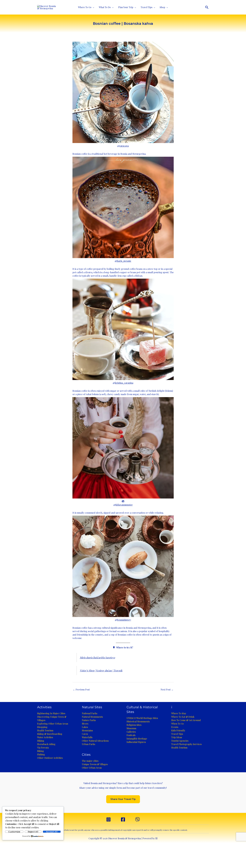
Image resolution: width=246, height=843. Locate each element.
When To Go (177, 723)
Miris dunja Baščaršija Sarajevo (97, 657)
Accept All (52, 832)
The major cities (90, 760)
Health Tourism (45, 730)
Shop (162, 7)
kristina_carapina (124, 382)
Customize (14, 832)
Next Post (167, 689)
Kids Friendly (178, 730)
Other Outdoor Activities (50, 757)
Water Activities (45, 737)
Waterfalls (87, 737)
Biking (40, 750)
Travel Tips (146, 7)
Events (174, 727)
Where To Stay (178, 713)
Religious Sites (134, 724)
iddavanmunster (124, 504)
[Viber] (137, 819)
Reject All (33, 832)
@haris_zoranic (123, 260)
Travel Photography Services (186, 744)
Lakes (85, 727)
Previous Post (81, 689)
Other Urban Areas (92, 767)
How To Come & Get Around (186, 720)
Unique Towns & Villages (95, 764)
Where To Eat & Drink (182, 716)
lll (156, 838)
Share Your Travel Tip (123, 799)
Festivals (131, 735)
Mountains (87, 730)
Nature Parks (89, 720)
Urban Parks (88, 744)
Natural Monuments (92, 716)
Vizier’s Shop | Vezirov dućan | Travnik (101, 670)
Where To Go (84, 7)
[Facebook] (123, 819)
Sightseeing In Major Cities (51, 713)
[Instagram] (108, 819)
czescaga (124, 145)
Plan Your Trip (125, 7)
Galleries (131, 731)
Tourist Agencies (179, 740)
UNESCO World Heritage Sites (142, 718)
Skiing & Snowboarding (49, 733)
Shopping (42, 727)
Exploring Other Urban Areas (52, 723)
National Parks (89, 713)
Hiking (40, 740)
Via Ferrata (43, 747)
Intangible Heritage (137, 738)
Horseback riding (46, 744)
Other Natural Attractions (95, 740)
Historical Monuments (138, 721)
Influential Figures (136, 741)
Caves (85, 733)
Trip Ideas (176, 737)
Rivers (85, 723)
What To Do (105, 7)
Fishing (41, 754)
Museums (131, 728)
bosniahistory (124, 619)
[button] (207, 7)
